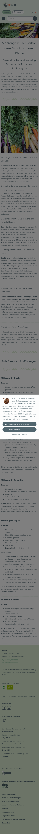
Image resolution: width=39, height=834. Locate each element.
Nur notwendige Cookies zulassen (17, 424)
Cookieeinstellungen (19, 434)
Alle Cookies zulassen (12, 430)
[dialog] (19, 417)
